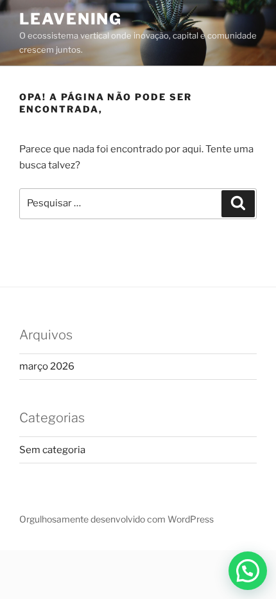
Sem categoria (52, 450)
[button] (248, 570)
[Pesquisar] (238, 203)
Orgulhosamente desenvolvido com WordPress (116, 519)
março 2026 (46, 366)
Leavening (70, 19)
